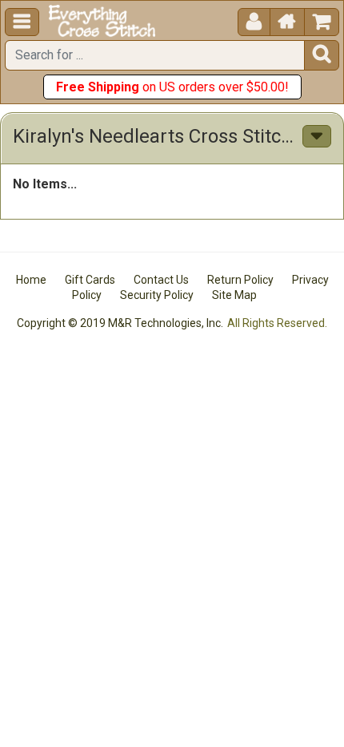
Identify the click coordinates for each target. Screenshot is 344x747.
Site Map (234, 295)
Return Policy (240, 279)
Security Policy (157, 295)
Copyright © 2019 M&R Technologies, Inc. (120, 323)
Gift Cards (90, 279)
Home (31, 279)
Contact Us (161, 279)
